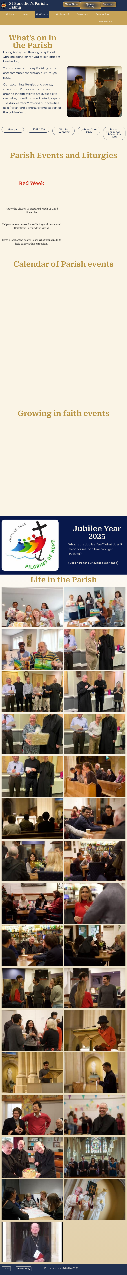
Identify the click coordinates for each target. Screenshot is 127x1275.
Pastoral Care (105, 21)
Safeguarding (102, 14)
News (25, 14)
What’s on (41, 14)
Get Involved (62, 14)
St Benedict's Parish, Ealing (28, 5)
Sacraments (82, 14)
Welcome (10, 14)
